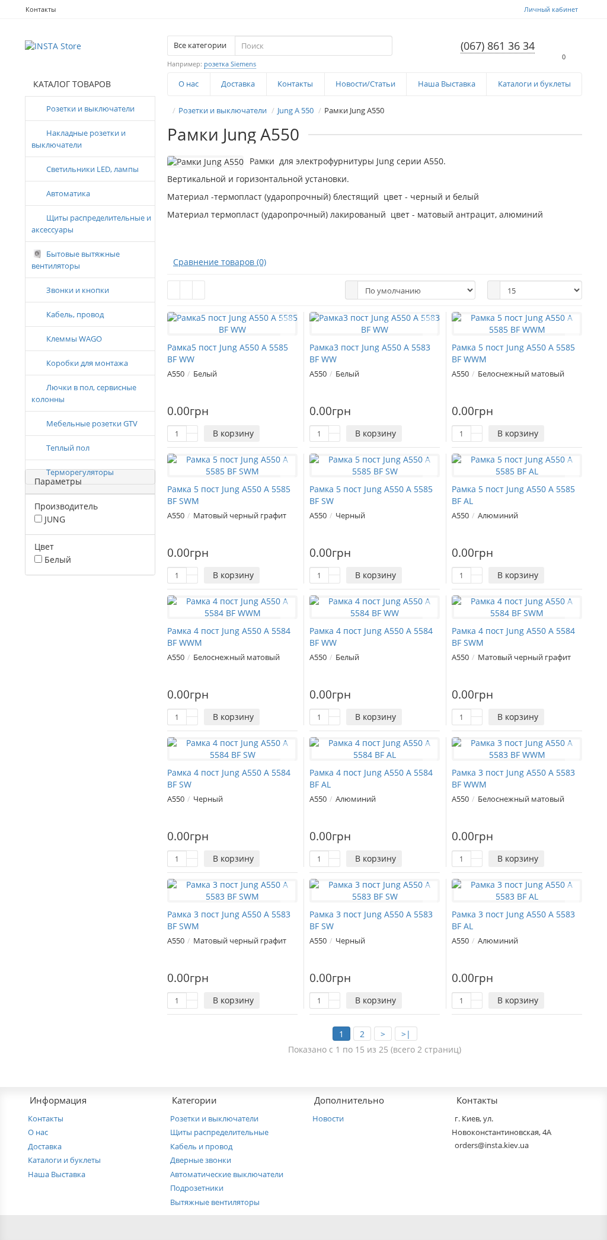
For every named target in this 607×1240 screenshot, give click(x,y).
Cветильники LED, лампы (92, 169)
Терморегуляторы (80, 472)
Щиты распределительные (219, 1132)
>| (406, 1034)
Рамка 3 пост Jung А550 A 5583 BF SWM (228, 920)
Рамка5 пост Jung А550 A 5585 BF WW (227, 353)
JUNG (53, 519)
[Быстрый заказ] (272, 433)
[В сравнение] (287, 336)
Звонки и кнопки (77, 290)
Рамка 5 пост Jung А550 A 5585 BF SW (371, 494)
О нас (188, 83)
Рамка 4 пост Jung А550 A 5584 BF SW (228, 778)
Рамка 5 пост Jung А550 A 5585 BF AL (513, 494)
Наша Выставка (446, 83)
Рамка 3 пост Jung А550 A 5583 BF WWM (513, 778)
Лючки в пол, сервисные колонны (83, 393)
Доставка (238, 83)
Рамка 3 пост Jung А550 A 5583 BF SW (371, 920)
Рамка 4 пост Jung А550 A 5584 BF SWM (513, 636)
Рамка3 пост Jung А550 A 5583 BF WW (369, 353)
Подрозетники (196, 1187)
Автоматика (68, 193)
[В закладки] (287, 324)
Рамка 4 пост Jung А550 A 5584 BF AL (371, 778)
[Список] (186, 289)
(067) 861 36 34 (498, 46)
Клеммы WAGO (74, 338)
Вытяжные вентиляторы (215, 1202)
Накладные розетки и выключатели (78, 138)
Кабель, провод (75, 314)
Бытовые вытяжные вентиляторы (75, 259)
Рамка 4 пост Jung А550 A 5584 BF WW (371, 636)
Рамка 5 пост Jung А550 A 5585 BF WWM (513, 353)
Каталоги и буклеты (534, 83)
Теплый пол (68, 447)
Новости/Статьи (365, 83)
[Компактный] (198, 289)
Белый (56, 559)
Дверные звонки (200, 1160)
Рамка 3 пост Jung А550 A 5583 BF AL (513, 920)
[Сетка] (173, 289)
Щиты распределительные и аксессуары (91, 223)
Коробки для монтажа (87, 363)
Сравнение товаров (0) (219, 261)
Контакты (40, 9)
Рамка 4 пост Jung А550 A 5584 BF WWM (228, 636)
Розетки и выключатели (90, 108)
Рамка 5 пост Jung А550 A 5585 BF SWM (228, 494)
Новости (328, 1118)
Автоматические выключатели (226, 1174)
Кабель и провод (201, 1146)
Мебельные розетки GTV (92, 423)
